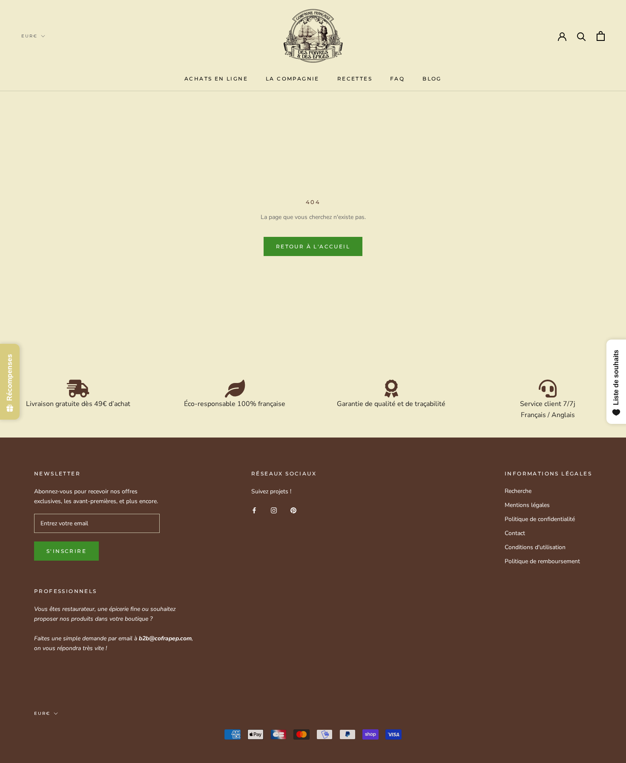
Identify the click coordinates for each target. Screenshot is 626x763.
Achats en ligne (216, 78)
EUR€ (29, 36)
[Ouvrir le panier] (601, 36)
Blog (432, 78)
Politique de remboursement (542, 561)
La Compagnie (292, 78)
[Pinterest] (293, 510)
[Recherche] (581, 36)
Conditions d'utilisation (535, 547)
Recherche (518, 491)
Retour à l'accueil (313, 246)
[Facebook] (254, 510)
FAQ (397, 78)
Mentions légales (527, 505)
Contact (515, 533)
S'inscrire (66, 551)
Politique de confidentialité (540, 519)
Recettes (354, 78)
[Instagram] (274, 510)
